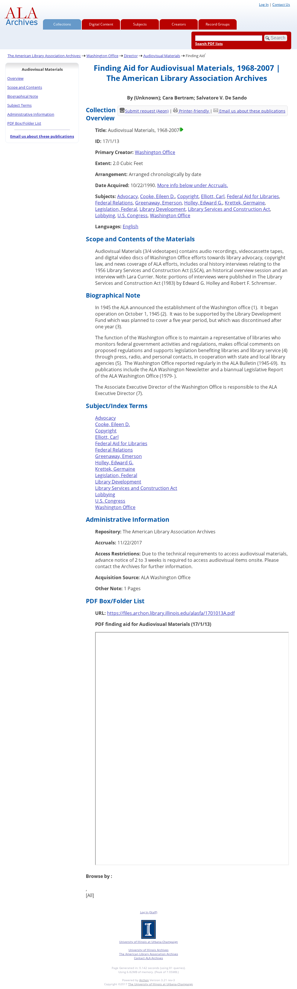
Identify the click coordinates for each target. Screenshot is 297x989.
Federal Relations (114, 203)
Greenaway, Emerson (158, 203)
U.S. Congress (132, 215)
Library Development (163, 209)
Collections (62, 24)
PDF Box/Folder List (24, 123)
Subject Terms (19, 105)
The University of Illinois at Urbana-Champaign (160, 984)
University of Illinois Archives (148, 950)
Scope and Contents (24, 87)
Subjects (140, 24)
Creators (179, 24)
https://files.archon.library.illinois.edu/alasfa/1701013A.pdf (171, 613)
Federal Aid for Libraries (253, 196)
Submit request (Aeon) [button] (147, 111)
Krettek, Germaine (245, 203)
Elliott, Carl (212, 196)
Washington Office (102, 55)
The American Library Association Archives (148, 954)
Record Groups (218, 24)
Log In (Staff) (148, 912)
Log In (264, 4)
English (130, 226)
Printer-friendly (194, 111)
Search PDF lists (209, 43)
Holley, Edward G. (203, 203)
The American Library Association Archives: (44, 55)
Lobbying (105, 215)
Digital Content (101, 24)
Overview (15, 78)
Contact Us (281, 4)
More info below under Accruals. (192, 185)
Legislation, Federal (116, 209)
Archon (144, 980)
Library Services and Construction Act (229, 209)
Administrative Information (30, 114)
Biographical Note (22, 96)
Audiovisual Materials (161, 55)
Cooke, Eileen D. (157, 196)
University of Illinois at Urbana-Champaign (148, 942)
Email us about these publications (42, 136)
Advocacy (127, 196)
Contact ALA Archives (148, 958)
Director (131, 55)
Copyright (188, 196)
